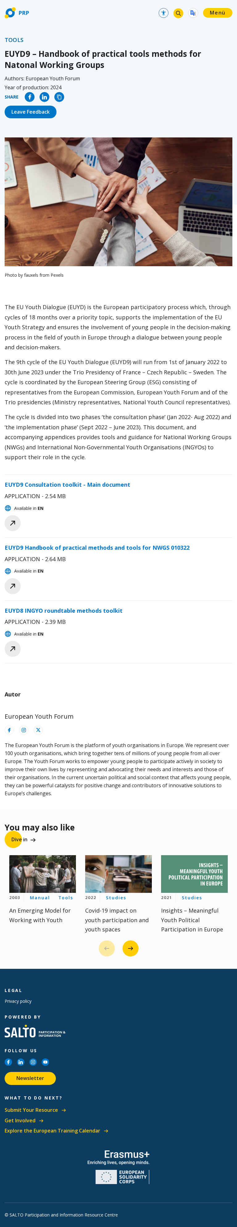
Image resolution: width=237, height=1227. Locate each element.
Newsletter (30, 1078)
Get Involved (20, 1120)
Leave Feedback (30, 111)
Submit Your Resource (31, 1110)
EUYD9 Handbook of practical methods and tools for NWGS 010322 (97, 547)
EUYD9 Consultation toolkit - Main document (67, 484)
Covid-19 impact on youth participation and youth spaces (117, 920)
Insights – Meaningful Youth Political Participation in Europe (192, 920)
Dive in (19, 839)
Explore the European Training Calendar (52, 1131)
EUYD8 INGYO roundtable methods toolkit (64, 610)
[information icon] (9, 730)
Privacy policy (18, 1001)
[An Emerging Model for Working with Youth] (42, 874)
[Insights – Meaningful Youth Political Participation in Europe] (194, 874)
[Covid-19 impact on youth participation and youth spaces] (118, 874)
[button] (131, 948)
